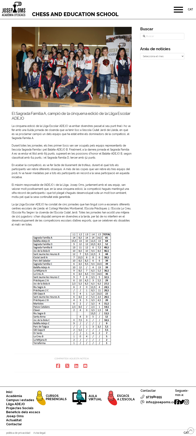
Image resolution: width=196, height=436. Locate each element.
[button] (178, 9)
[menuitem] (190, 10)
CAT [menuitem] (190, 9)
